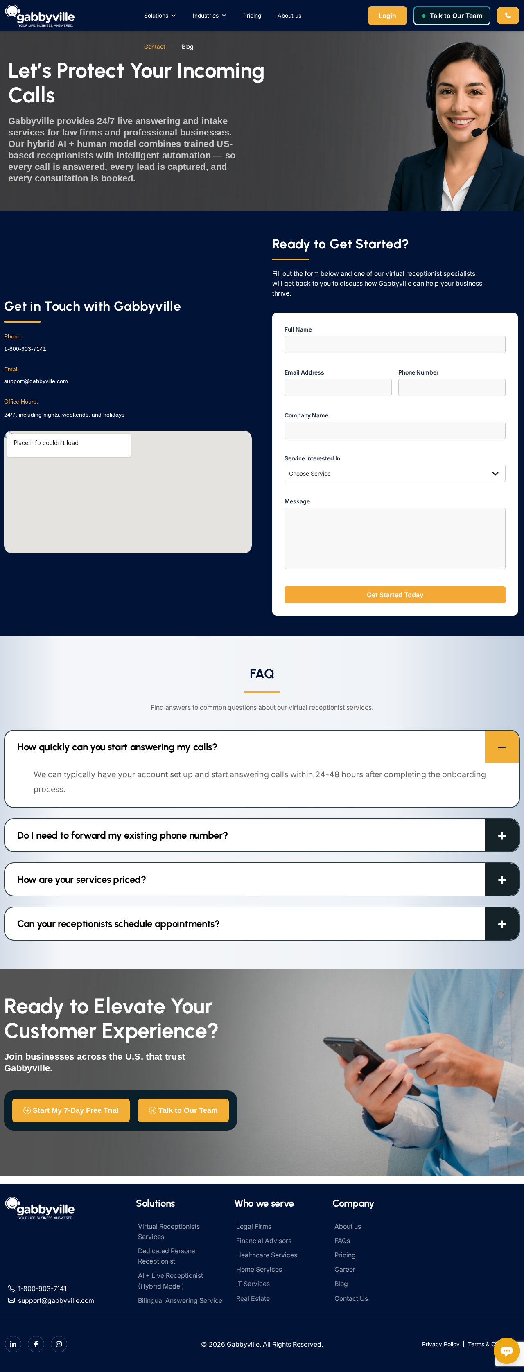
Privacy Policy (441, 1343)
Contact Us (351, 1298)
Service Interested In (312, 458)
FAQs (342, 1241)
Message (297, 501)
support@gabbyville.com (36, 381)
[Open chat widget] (507, 1351)
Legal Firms (253, 1226)
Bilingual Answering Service (180, 1300)
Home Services (259, 1269)
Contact (154, 46)
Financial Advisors (263, 1241)
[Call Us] (508, 15)
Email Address (304, 372)
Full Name (298, 329)
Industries (206, 15)
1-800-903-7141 (25, 348)
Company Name (306, 415)
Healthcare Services (266, 1255)
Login (387, 15)
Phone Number (418, 372)
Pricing (252, 15)
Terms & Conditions (493, 1343)
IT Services (253, 1283)
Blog (187, 46)
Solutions (156, 15)
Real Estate (253, 1298)
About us (289, 15)
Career (344, 1269)
